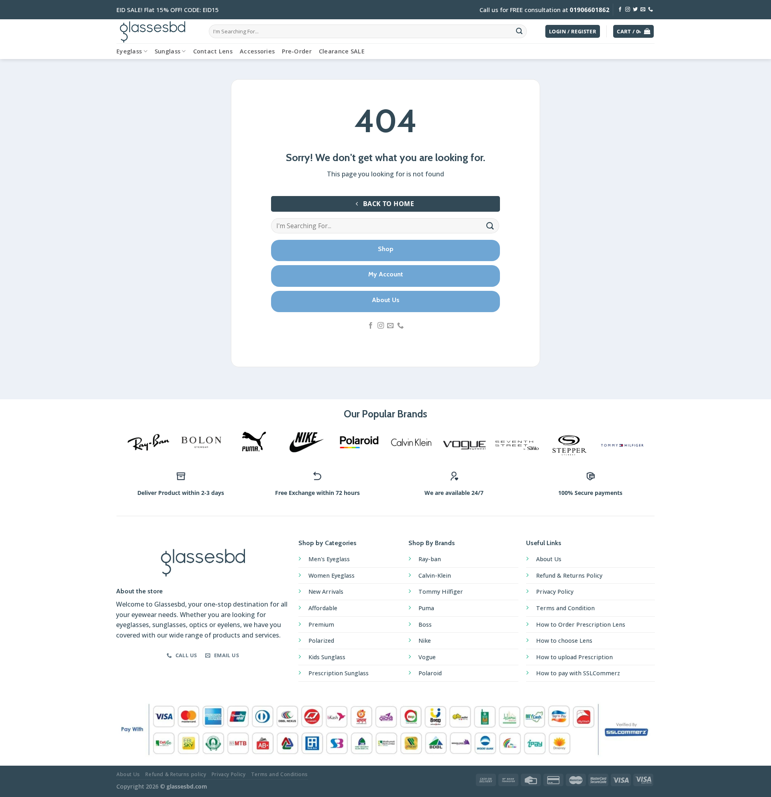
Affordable (322, 608)
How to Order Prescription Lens (580, 624)
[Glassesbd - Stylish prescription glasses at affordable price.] (156, 31)
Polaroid (430, 673)
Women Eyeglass (331, 575)
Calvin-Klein (434, 575)
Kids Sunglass (326, 657)
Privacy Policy (554, 591)
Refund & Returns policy (175, 774)
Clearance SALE (342, 51)
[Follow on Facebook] (620, 9)
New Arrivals (325, 591)
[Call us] (650, 9)
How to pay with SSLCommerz (578, 673)
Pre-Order (297, 51)
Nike (424, 640)
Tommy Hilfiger (440, 591)
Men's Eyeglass (329, 559)
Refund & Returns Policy (569, 575)
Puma (426, 608)
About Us (548, 559)
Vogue (427, 657)
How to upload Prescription (574, 657)
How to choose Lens (564, 640)
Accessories (257, 51)
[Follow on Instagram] (627, 9)
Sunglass (167, 51)
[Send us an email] (642, 9)
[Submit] (519, 31)
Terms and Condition (565, 608)
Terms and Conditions (279, 774)
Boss (425, 624)
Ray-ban (429, 559)
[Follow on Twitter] (635, 9)
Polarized (321, 640)
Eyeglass (129, 51)
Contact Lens (213, 51)
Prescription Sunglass (338, 673)
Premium (321, 624)
